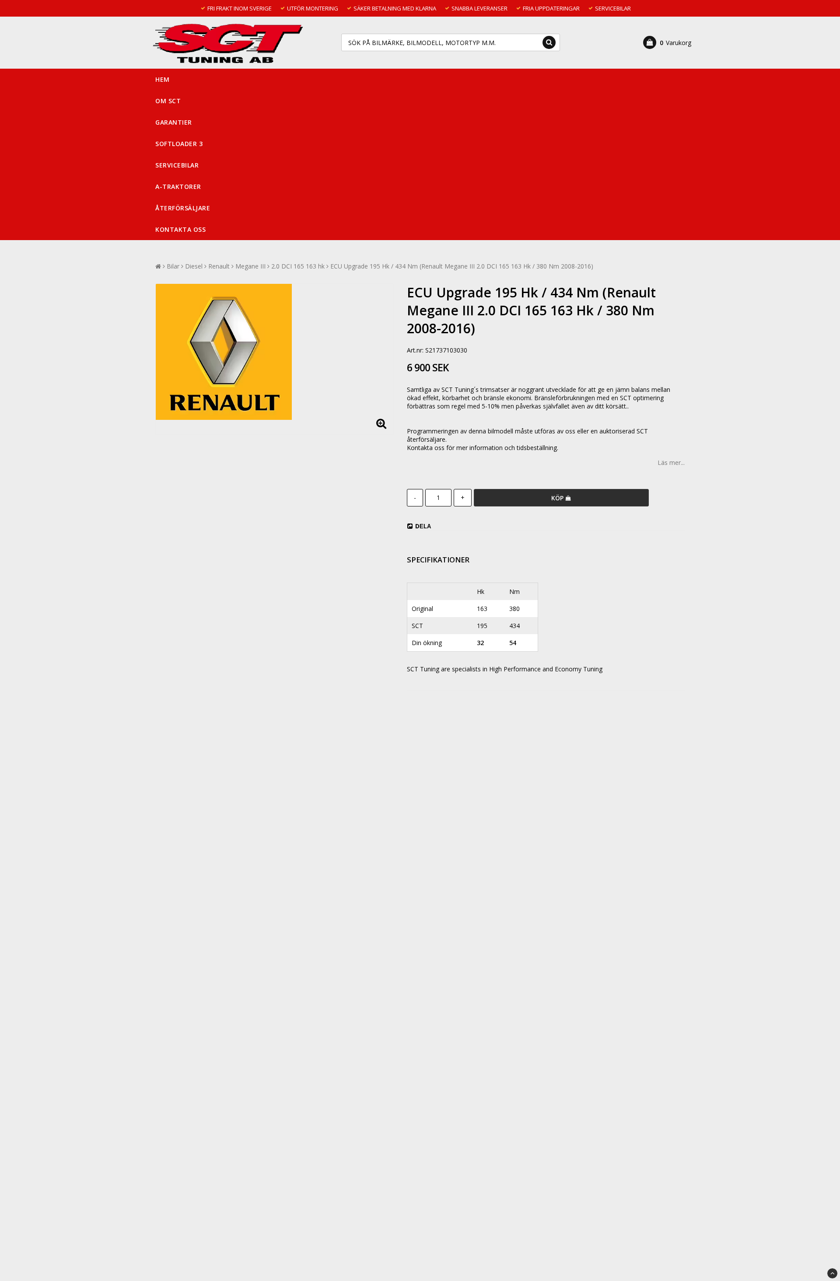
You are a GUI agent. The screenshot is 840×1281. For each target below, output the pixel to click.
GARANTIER (173, 122)
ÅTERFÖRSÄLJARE (182, 208)
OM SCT (168, 101)
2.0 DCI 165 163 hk (298, 266)
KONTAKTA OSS (180, 229)
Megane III (250, 266)
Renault (219, 266)
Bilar (173, 266)
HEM (162, 79)
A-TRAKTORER (178, 186)
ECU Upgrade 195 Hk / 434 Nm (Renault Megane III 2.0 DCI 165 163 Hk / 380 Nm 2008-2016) (461, 266)
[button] (667, 42)
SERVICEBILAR (177, 165)
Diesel (194, 266)
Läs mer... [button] (671, 462)
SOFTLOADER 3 (179, 144)
